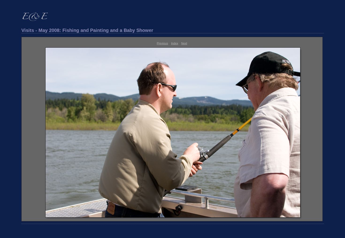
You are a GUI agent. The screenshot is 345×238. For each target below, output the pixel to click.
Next (184, 43)
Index (174, 43)
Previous (162, 43)
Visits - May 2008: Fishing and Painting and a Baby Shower (87, 30)
